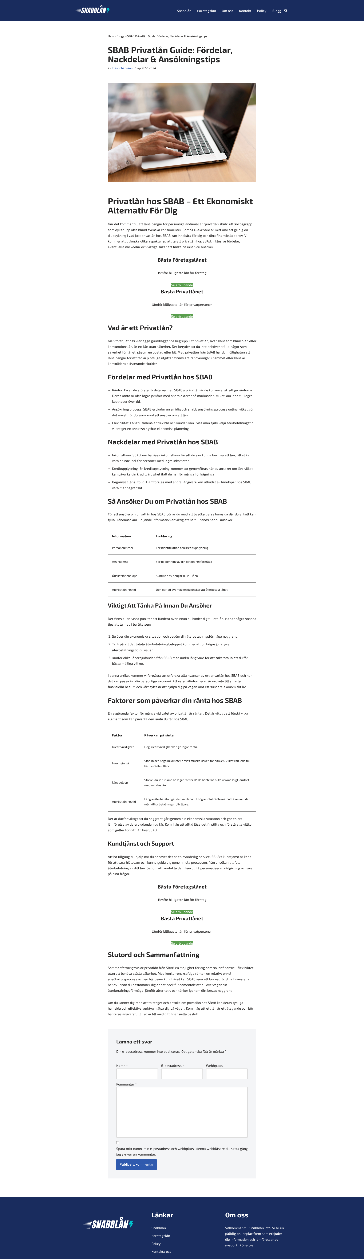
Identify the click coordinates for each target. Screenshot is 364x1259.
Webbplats (214, 1065)
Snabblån (184, 11)
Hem (111, 36)
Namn (122, 1065)
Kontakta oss (161, 1251)
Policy (261, 11)
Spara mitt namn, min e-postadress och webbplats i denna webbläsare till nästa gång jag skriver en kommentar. (182, 1151)
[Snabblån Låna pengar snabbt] (92, 10)
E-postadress (172, 1065)
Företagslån (206, 11)
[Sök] (285, 10)
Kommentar (126, 1084)
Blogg (276, 11)
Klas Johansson (122, 68)
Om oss (227, 11)
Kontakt (245, 11)
